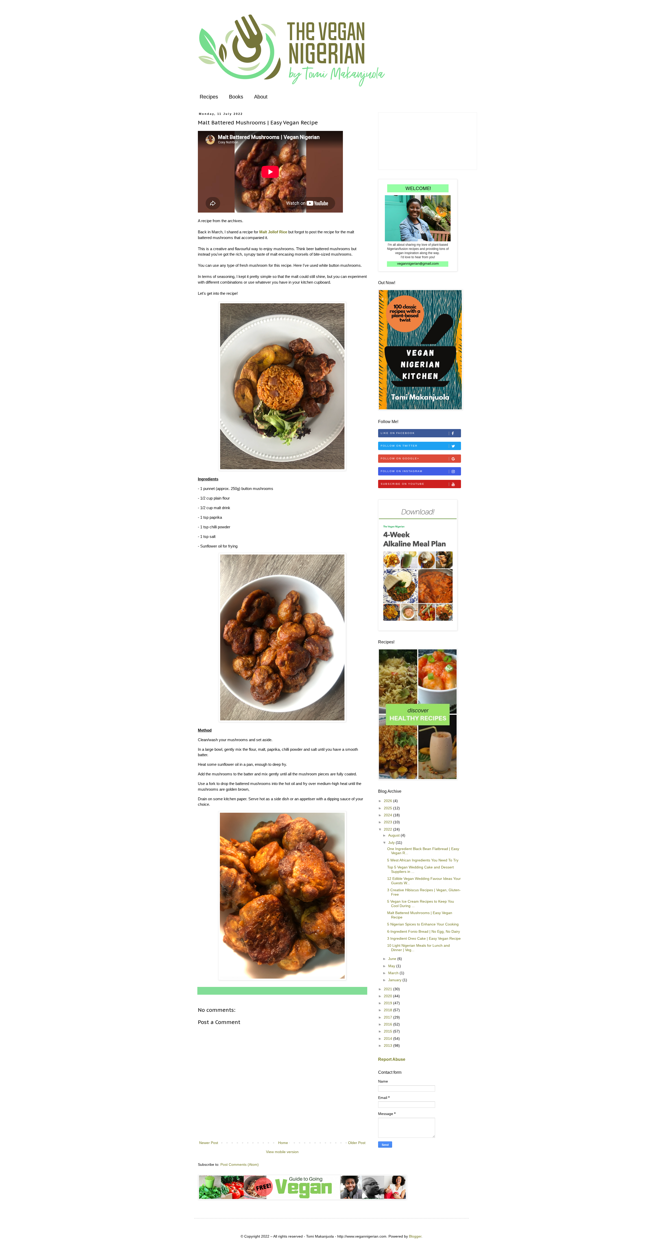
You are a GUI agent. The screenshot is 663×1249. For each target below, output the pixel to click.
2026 (388, 801)
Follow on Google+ (400, 458)
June (392, 959)
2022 (388, 829)
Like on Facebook (398, 433)
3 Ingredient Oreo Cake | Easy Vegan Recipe (424, 938)
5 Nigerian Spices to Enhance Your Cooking (423, 924)
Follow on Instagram (401, 471)
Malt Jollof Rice (273, 232)
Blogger (415, 1236)
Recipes (209, 97)
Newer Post (208, 1143)
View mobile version (282, 1152)
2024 (388, 815)
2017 (388, 1017)
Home (283, 1143)
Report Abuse (391, 1059)
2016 (388, 1024)
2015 (388, 1031)
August (394, 835)
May (392, 966)
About (261, 97)
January (395, 980)
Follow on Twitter (399, 445)
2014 (388, 1038)
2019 (388, 1003)
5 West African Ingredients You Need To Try (422, 860)
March (394, 973)
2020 (388, 996)
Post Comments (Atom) (239, 1164)
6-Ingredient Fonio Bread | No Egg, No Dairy (423, 931)
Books (236, 97)
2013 (388, 1045)
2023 (388, 822)
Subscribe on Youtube (402, 483)
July (392, 842)
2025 (388, 808)
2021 (388, 989)
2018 (388, 1010)
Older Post (356, 1143)
